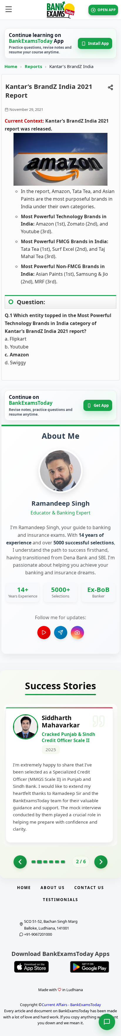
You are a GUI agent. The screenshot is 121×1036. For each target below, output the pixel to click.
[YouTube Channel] (44, 632)
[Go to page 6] (63, 861)
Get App (101, 405)
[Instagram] (77, 632)
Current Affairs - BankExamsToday (71, 1004)
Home (10, 66)
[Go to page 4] (51, 861)
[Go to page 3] (45, 861)
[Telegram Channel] (60, 632)
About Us (53, 887)
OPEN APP (107, 9)
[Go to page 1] (20, 862)
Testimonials (60, 899)
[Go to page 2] (39, 862)
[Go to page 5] (57, 861)
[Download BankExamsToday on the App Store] (31, 967)
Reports (34, 66)
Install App (98, 43)
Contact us (89, 887)
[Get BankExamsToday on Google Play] (89, 967)
